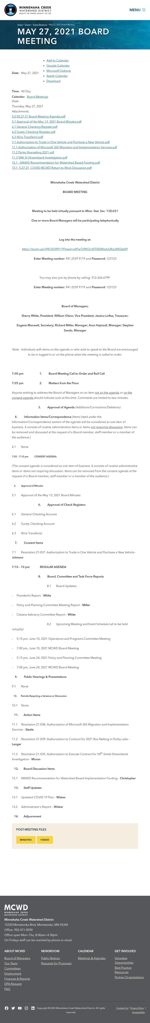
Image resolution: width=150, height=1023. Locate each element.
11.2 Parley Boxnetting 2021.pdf (33, 152)
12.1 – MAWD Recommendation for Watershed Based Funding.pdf (56, 162)
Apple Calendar (57, 76)
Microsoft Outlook (58, 71)
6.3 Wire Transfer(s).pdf (27, 137)
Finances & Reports (17, 979)
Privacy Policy (137, 1008)
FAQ (7, 989)
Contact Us (122, 1008)
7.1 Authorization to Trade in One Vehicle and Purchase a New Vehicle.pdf (61, 142)
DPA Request (13, 984)
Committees (12, 968)
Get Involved (125, 951)
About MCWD (14, 951)
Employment (12, 973)
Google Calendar (58, 65)
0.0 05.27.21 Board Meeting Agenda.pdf (38, 116)
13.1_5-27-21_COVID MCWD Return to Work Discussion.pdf (52, 168)
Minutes (26, 839)
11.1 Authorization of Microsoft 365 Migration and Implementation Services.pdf (64, 147)
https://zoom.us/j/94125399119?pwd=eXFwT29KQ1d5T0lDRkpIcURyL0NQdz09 (75, 249)
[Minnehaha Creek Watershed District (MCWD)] (27, 10)
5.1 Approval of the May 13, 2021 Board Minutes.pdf (46, 121)
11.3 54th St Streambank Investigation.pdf (39, 157)
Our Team (11, 963)
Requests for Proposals (56, 963)
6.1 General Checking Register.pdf (34, 127)
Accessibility (138, 1012)
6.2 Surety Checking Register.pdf (33, 132)
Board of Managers (17, 958)
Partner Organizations (129, 977)
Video (45, 839)
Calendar (85, 951)
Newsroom (50, 951)
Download (53, 81)
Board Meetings (37, 97)
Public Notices (50, 958)
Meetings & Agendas (92, 958)
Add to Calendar (57, 60)
